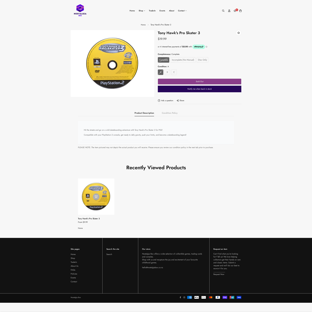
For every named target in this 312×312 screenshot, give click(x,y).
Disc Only (202, 59)
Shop (141, 10)
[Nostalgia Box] (80, 10)
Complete (163, 59)
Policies (74, 273)
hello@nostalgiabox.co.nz (152, 267)
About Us (74, 266)
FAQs (73, 269)
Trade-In (152, 10)
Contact (181, 10)
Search (109, 254)
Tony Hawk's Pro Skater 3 (89, 218)
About (171, 10)
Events (162, 10)
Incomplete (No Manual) (183, 59)
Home (132, 10)
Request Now (218, 274)
